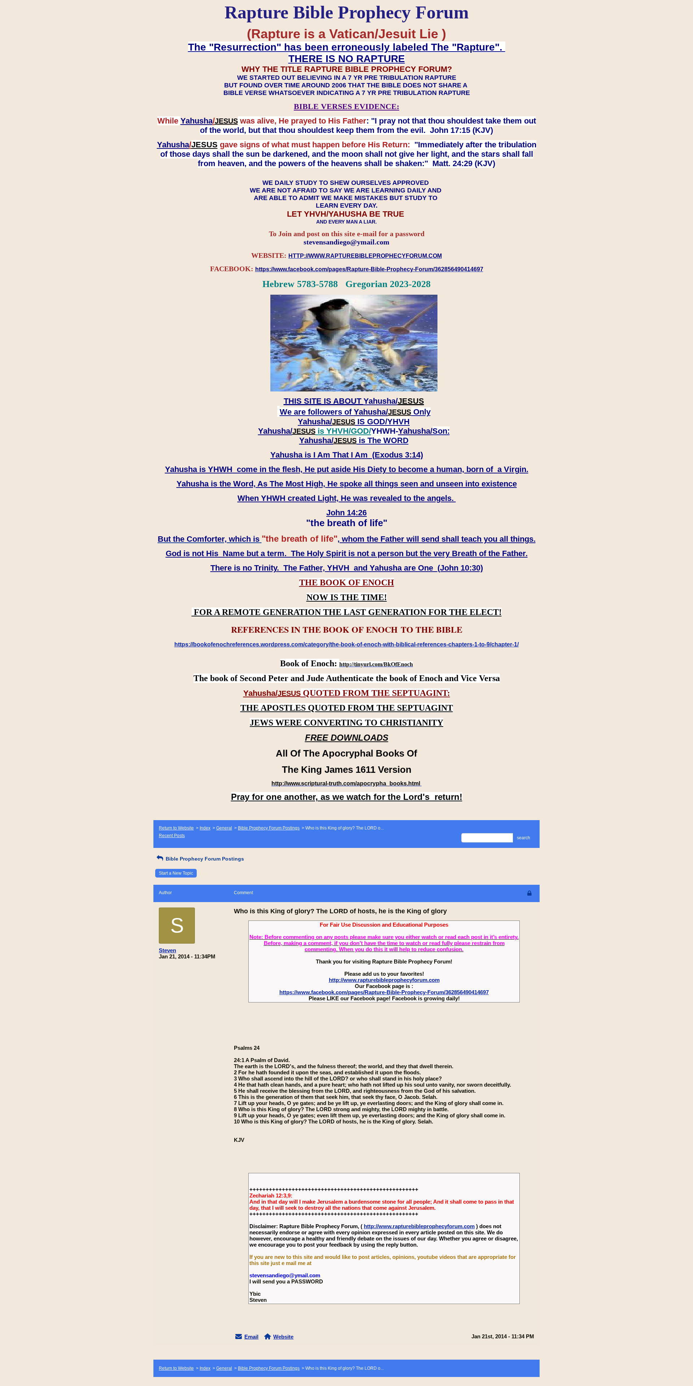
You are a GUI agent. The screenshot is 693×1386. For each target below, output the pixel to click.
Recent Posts (172, 835)
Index (205, 828)
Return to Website (176, 828)
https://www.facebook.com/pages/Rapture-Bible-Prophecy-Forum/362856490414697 (384, 992)
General (224, 828)
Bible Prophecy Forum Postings (269, 828)
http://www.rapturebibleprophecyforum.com (384, 980)
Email (251, 1337)
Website (283, 1337)
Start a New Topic (176, 873)
